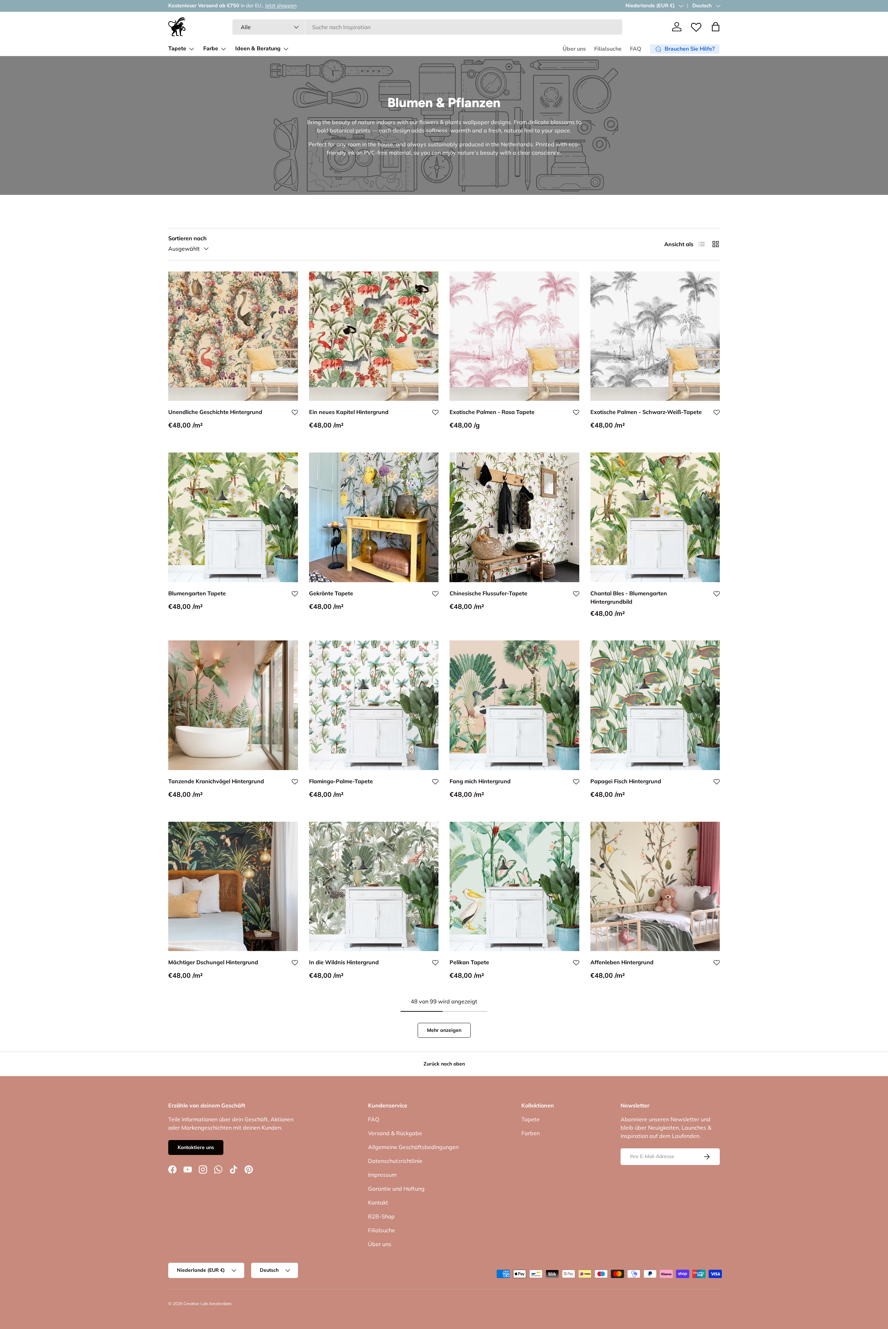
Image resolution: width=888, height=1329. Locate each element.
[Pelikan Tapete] (514, 886)
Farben (530, 1133)
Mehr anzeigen (444, 1030)
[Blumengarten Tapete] (233, 517)
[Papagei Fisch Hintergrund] (655, 705)
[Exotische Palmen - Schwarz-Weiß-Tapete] (655, 336)
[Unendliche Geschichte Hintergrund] (233, 336)
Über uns (574, 49)
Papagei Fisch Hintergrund (625, 781)
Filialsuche (608, 49)
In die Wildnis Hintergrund (344, 962)
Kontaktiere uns (196, 1147)
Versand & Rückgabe (395, 1133)
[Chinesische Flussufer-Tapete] (514, 517)
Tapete (177, 48)
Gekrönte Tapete (331, 593)
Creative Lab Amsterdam (207, 1303)
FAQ (635, 49)
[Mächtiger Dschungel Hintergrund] (233, 886)
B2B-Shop (381, 1216)
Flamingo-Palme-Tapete (341, 781)
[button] (715, 26)
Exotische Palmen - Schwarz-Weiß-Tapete (646, 411)
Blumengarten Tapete (197, 593)
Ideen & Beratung (258, 48)
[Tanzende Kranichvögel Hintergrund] (233, 705)
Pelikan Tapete (469, 962)
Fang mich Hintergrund (480, 781)
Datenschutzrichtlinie (395, 1160)
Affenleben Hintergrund (622, 962)
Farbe (210, 48)
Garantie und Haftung (396, 1188)
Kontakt (378, 1202)
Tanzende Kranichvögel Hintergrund (216, 781)
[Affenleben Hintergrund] (655, 886)
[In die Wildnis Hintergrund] (374, 886)
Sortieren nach (187, 238)
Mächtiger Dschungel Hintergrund (213, 962)
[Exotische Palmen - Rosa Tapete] (514, 336)
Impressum (382, 1174)
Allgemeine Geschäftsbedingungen (413, 1147)
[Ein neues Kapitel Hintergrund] (374, 336)
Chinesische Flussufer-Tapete (488, 593)
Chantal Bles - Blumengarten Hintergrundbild (628, 597)
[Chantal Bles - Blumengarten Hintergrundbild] (655, 517)
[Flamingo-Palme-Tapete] (374, 705)
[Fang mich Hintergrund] (514, 705)
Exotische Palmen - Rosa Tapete (492, 411)
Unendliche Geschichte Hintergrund (215, 411)
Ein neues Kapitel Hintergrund (348, 411)
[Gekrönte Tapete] (374, 517)
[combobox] (427, 27)
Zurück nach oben (444, 1064)
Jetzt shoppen (281, 5)
